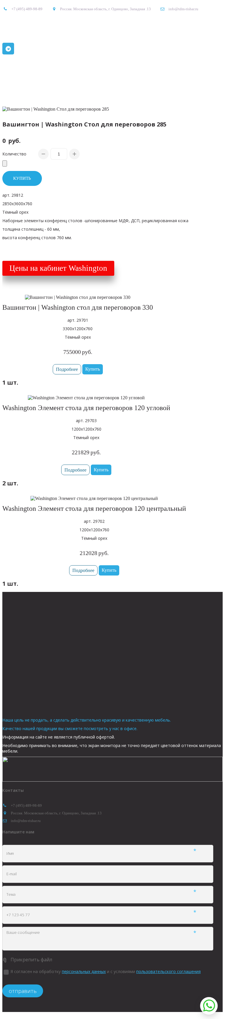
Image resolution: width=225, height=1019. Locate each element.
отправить (23, 990)
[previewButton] (67, 369)
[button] (92, 369)
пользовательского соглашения (168, 971)
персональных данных (84, 971)
